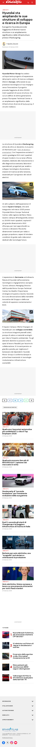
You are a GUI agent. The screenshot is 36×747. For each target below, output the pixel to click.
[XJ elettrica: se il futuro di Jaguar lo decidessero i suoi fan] (5, 645)
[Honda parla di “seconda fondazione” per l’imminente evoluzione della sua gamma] (18, 480)
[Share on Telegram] (20, 400)
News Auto (6, 427)
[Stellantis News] (32, 706)
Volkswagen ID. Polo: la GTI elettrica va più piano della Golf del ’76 (23, 678)
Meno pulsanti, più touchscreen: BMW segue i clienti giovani (21, 667)
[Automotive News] (32, 710)
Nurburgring (27, 104)
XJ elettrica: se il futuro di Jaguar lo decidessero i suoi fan (23, 645)
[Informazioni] (32, 701)
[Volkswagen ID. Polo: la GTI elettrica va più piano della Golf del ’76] (5, 677)
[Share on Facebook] (10, 400)
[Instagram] (12, 743)
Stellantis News (7, 706)
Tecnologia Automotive (9, 407)
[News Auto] (32, 715)
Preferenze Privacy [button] (7, 737)
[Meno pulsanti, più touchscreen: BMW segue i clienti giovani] (5, 667)
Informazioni (6, 701)
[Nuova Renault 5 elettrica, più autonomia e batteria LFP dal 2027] (5, 634)
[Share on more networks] (31, 400)
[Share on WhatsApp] (26, 400)
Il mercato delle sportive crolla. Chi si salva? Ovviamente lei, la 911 (23, 656)
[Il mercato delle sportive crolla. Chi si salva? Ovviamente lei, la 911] (5, 656)
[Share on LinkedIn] (15, 400)
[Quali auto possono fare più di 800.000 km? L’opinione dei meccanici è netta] (18, 449)
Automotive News (8, 710)
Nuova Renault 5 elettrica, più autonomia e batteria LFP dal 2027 (23, 635)
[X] (8, 743)
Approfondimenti (7, 719)
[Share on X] (4, 400)
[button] (3, 2)
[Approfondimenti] (32, 720)
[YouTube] (16, 743)
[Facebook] (4, 743)
